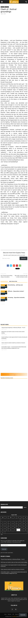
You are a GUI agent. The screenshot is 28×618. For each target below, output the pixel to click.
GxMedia (14, 616)
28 (18, 529)
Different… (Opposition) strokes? (16, 291)
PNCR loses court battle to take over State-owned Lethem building (13, 332)
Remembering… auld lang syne (15, 285)
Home (5, 614)
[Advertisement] (14, 26)
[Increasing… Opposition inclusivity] (4, 299)
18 (6, 527)
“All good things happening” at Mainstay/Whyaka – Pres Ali (13, 327)
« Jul (1, 534)
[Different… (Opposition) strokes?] (4, 292)
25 (6, 529)
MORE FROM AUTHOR (13, 281)
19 (10, 527)
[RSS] (15, 609)
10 (2, 525)
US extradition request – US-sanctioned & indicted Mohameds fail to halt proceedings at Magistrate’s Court (13, 347)
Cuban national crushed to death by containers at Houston (13, 342)
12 (10, 525)
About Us (17, 614)
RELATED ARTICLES (4, 281)
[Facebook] (12, 609)
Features (2, 6)
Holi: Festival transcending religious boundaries (6, 276)
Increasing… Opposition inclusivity (16, 297)
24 (2, 529)
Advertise (9, 614)
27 (14, 529)
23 (25, 527)
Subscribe (23, 258)
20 (14, 527)
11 (6, 525)
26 (10, 529)
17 (2, 527)
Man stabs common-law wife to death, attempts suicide (21, 276)
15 (21, 525)
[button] (26, 2)
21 (18, 527)
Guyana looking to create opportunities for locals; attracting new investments (14, 338)
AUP (13, 614)
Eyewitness (6, 6)
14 (18, 525)
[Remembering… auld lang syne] (4, 286)
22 (21, 527)
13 (14, 525)
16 (25, 525)
